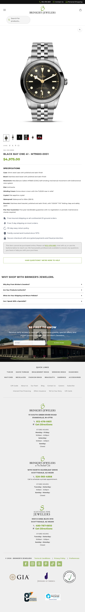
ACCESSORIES (75, 377)
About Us (24, 386)
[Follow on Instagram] (32, 563)
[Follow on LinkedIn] (59, 563)
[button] (18, 20)
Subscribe (59, 343)
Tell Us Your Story (55, 391)
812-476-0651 (46, 2)
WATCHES (8, 377)
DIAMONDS (73, 372)
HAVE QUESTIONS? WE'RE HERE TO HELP (42, 260)
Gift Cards (68, 391)
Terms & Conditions (42, 558)
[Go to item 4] (26, 137)
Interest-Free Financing (22, 391)
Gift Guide (14, 386)
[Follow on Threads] (39, 563)
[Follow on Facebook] (25, 563)
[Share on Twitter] (12, 145)
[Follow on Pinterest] (46, 563)
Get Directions (43, 424)
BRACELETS (50, 377)
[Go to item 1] (6, 138)
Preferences (74, 558)
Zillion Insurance (40, 391)
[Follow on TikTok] (52, 563)
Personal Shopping (75, 2)
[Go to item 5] (33, 137)
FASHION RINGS (35, 377)
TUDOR (10, 372)
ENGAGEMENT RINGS (40, 372)
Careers (61, 386)
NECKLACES (21, 377)
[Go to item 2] (13, 137)
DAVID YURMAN (22, 372)
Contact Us (59, 2)
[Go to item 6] (39, 137)
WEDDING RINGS (59, 372)
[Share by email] (18, 145)
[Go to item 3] (19, 137)
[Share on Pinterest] (15, 145)
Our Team (34, 386)
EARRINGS (62, 377)
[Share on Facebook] (10, 145)
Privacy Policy (59, 558)
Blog (42, 386)
